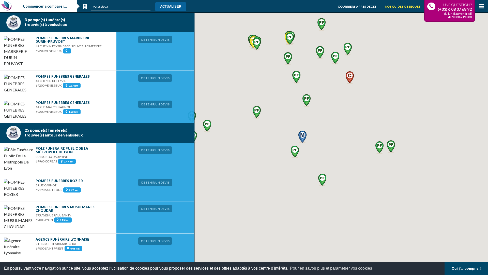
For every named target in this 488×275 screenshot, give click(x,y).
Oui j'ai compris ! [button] (466, 268)
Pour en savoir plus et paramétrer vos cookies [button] (331, 268)
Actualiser (170, 6)
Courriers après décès (357, 6)
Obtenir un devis (155, 40)
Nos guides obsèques (402, 6)
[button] (295, 152)
